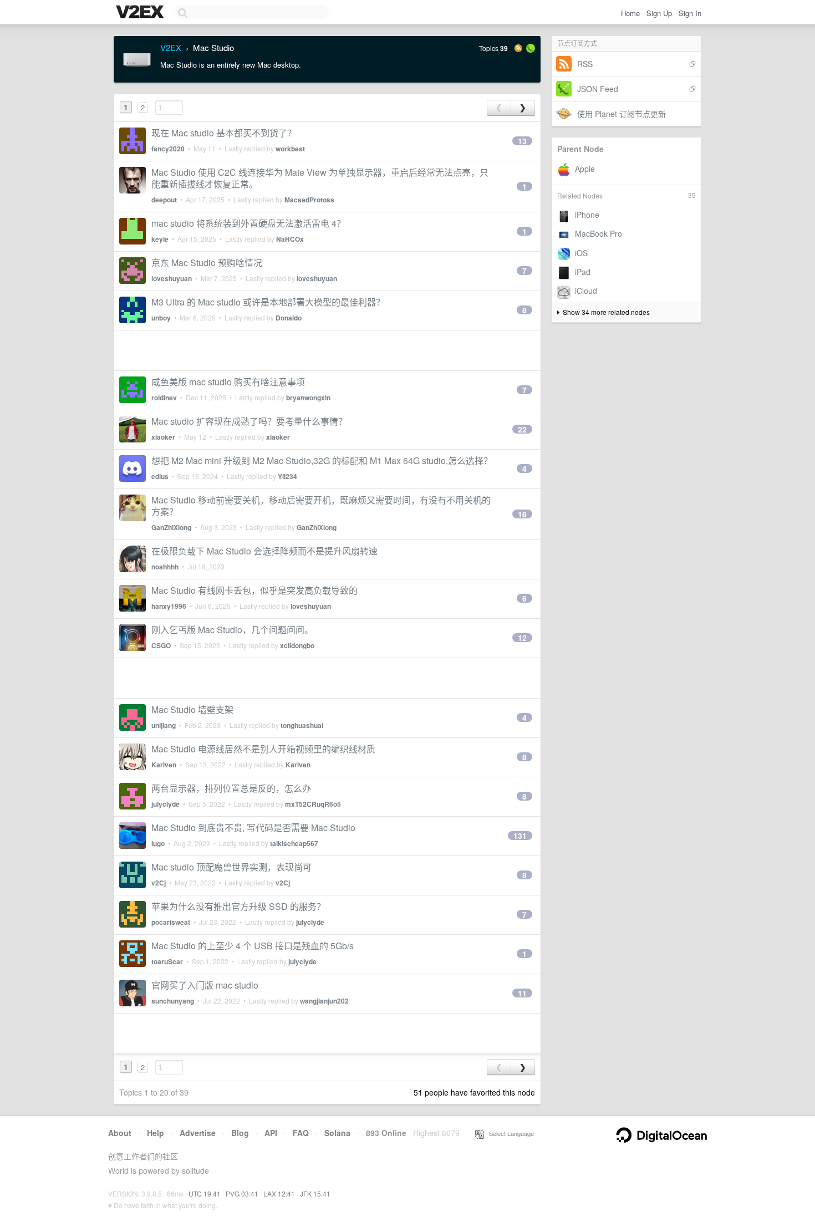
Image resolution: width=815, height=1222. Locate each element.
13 (522, 140)
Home (630, 13)
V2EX (170, 47)
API (270, 1132)
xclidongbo (297, 645)
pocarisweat (170, 922)
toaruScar (167, 961)
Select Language (509, 1133)
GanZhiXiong (171, 527)
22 (522, 429)
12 (522, 637)
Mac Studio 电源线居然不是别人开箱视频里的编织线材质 (263, 748)
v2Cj (158, 883)
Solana (337, 1132)
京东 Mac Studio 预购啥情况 (206, 262)
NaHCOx (290, 239)
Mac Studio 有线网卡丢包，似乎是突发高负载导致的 (254, 590)
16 (522, 514)
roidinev (164, 398)
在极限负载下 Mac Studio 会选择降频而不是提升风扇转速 (264, 550)
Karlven (163, 765)
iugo (158, 843)
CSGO (161, 645)
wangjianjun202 (324, 1001)
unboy (161, 318)
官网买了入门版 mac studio (204, 985)
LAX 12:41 (279, 1193)
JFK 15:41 (315, 1193)
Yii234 (287, 476)
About (119, 1132)
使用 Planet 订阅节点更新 (621, 113)
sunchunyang (172, 1001)
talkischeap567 (294, 843)
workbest (290, 149)
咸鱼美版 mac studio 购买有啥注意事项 (228, 381)
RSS (585, 63)
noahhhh (165, 567)
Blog (240, 1132)
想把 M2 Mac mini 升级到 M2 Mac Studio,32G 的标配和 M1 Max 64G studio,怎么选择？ (321, 460)
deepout (164, 200)
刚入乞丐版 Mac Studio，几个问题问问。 (232, 629)
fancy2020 (168, 149)
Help (155, 1132)
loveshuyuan (171, 278)
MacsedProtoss (309, 200)
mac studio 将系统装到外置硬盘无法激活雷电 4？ (248, 223)
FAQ (301, 1132)
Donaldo (289, 318)
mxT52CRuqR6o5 (313, 804)
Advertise (198, 1132)
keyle (160, 239)
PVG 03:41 (242, 1193)
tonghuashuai (302, 725)
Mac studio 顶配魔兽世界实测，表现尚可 (231, 867)
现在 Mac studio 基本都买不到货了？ (223, 132)
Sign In (690, 13)
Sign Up (659, 13)
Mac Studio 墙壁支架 (192, 709)
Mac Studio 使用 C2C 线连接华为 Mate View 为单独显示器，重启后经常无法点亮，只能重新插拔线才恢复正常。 (319, 178)
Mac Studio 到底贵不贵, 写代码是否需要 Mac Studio (253, 827)
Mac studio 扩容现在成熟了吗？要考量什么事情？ (249, 421)
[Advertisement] (327, 350)
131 (520, 835)
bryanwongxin (308, 398)
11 (522, 993)
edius (160, 476)
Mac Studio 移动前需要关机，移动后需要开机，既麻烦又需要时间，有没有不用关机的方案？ (321, 505)
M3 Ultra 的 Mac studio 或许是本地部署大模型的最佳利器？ (268, 302)
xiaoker (163, 437)
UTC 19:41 (205, 1193)
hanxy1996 (168, 606)
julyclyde (165, 804)
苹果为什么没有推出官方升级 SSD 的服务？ (238, 906)
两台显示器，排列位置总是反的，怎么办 (231, 788)
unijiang (163, 725)
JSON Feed (597, 88)
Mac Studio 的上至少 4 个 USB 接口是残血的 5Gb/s (252, 945)
